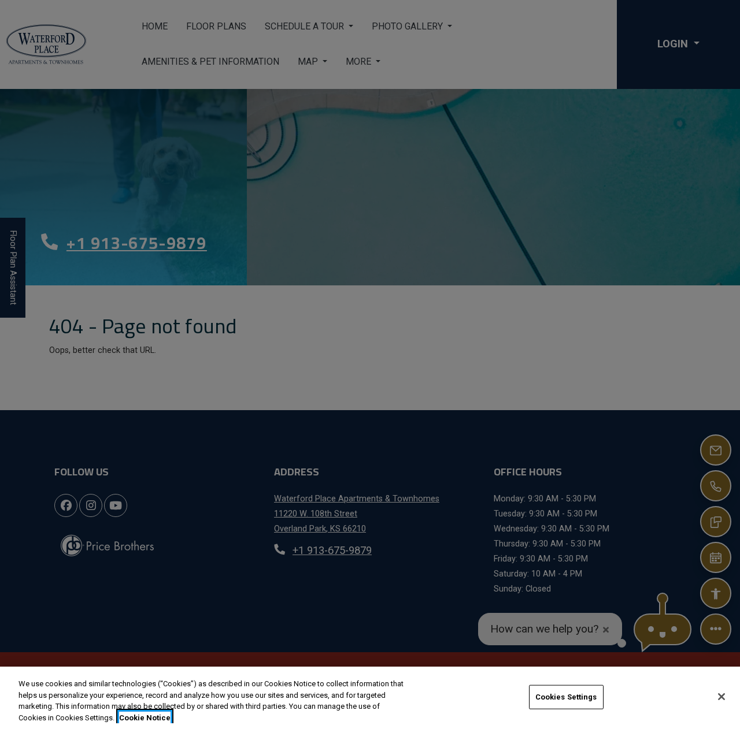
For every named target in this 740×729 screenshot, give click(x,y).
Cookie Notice (145, 717)
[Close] (721, 696)
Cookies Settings (566, 697)
